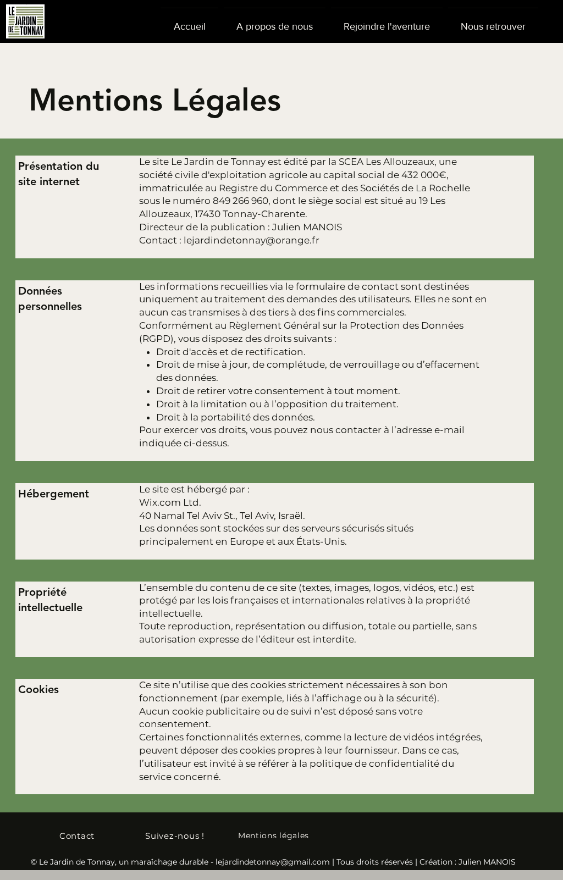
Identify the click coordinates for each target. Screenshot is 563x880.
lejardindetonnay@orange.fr (251, 240)
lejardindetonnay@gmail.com (273, 862)
